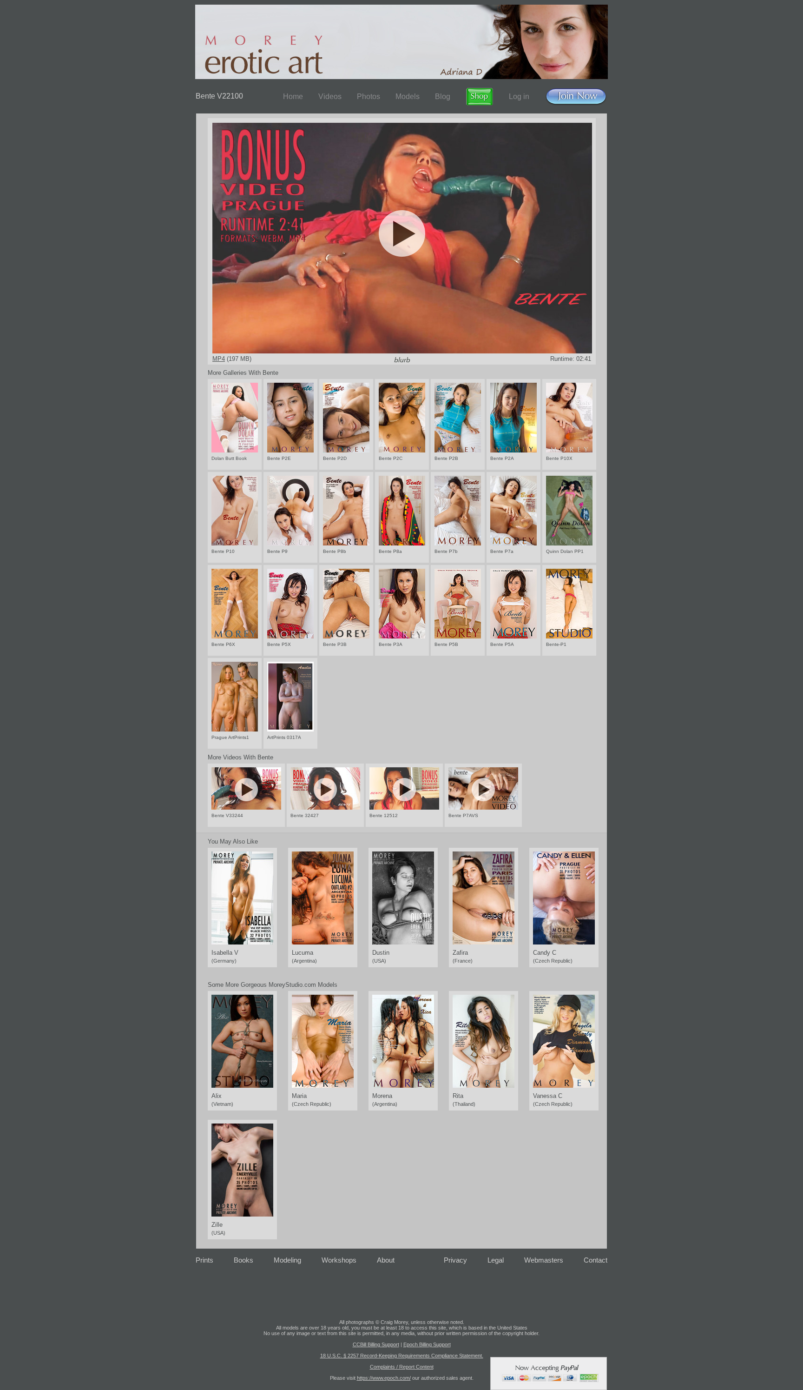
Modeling (287, 1260)
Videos (330, 96)
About (386, 1260)
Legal (495, 1260)
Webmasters (543, 1260)
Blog (442, 96)
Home (293, 96)
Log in (519, 96)
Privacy (455, 1260)
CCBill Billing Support (376, 1344)
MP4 (218, 358)
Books (243, 1260)
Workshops (339, 1260)
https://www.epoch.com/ (384, 1378)
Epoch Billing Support (427, 1344)
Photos (368, 96)
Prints (204, 1260)
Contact (595, 1260)
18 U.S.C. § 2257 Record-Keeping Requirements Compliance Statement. (401, 1355)
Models (407, 96)
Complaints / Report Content (402, 1367)
